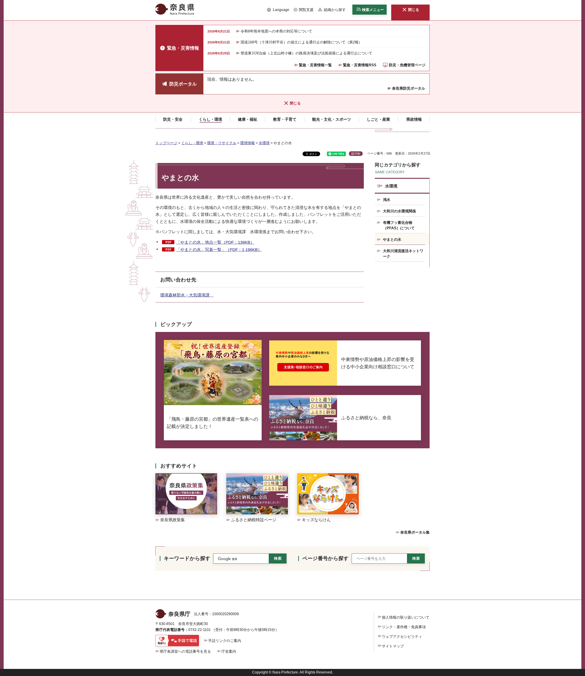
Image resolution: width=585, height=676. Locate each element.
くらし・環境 (192, 143)
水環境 (264, 143)
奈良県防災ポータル (408, 88)
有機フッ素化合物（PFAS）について (399, 225)
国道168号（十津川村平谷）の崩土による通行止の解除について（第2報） (301, 42)
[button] (278, 9)
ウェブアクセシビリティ (402, 637)
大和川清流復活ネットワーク (403, 253)
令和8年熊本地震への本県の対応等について (276, 31)
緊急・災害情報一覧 (315, 65)
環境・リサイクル (221, 143)
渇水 (386, 200)
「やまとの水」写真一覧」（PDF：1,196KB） (219, 249)
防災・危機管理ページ (407, 65)
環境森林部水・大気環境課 (187, 295)
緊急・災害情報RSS (359, 65)
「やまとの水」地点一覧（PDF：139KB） (215, 242)
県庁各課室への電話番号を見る (185, 651)
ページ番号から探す (325, 558)
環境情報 (247, 143)
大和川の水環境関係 (399, 211)
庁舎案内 (228, 651)
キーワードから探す (187, 558)
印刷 (357, 153)
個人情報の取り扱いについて (405, 617)
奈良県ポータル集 (415, 532)
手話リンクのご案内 (224, 641)
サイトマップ (393, 646)
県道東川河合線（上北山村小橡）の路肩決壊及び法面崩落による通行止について (306, 53)
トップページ (166, 143)
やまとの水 (392, 239)
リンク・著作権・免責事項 (404, 627)
